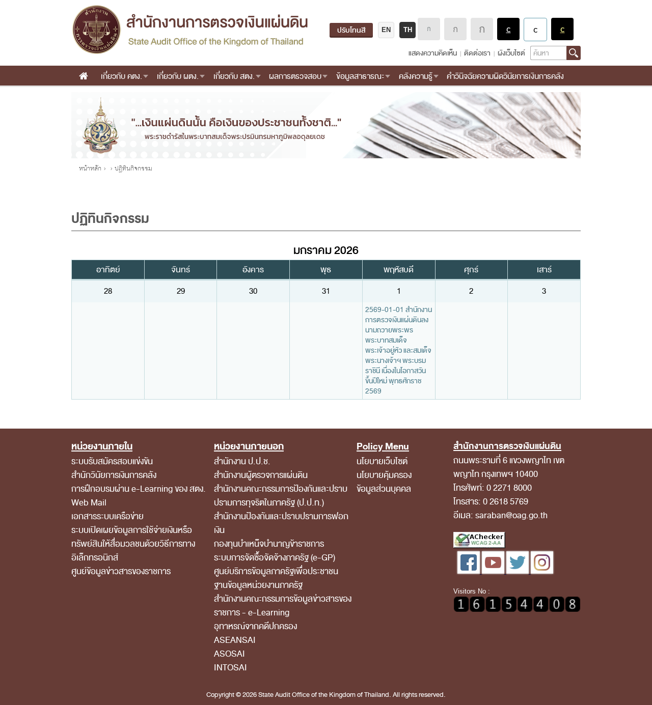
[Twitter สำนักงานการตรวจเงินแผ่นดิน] (518, 571)
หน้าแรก (83, 76)
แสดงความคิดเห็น (433, 53)
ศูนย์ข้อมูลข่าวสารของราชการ (121, 571)
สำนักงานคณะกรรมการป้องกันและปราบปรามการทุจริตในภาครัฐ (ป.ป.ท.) (280, 496)
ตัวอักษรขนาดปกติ (429, 29)
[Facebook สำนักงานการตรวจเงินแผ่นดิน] (469, 571)
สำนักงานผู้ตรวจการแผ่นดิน (261, 475)
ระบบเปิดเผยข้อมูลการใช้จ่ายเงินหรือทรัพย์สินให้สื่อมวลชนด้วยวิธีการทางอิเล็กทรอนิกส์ (133, 544)
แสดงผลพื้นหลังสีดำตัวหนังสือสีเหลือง (562, 29)
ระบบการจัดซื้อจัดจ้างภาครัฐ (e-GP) (274, 558)
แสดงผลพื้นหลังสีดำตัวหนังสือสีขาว (508, 29)
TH (407, 30)
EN (386, 30)
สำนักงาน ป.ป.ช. (242, 461)
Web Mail (88, 503)
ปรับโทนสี (351, 30)
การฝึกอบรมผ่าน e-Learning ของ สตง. (138, 489)
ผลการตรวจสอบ (295, 76)
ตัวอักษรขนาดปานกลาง (455, 29)
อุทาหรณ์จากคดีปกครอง (255, 626)
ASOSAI (229, 654)
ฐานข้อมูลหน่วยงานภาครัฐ (258, 585)
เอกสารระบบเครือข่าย (107, 516)
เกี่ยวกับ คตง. (121, 76)
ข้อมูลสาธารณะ (360, 76)
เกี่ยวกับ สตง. (234, 76)
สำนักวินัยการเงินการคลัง (113, 475)
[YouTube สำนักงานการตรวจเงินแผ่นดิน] (494, 571)
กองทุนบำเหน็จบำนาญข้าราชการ (269, 544)
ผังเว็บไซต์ (511, 53)
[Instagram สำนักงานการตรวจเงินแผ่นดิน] (542, 571)
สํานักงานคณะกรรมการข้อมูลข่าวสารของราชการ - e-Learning (282, 605)
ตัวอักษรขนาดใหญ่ (482, 29)
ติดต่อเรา (477, 53)
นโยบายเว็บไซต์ (382, 461)
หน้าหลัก (90, 168)
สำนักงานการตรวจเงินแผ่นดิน (189, 29)
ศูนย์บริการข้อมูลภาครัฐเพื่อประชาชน (276, 571)
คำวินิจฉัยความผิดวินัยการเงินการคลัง (505, 76)
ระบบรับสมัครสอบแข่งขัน (112, 461)
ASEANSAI (235, 640)
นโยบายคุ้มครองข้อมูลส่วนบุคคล (384, 482)
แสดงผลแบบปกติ (535, 29)
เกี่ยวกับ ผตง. (178, 76)
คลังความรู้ (415, 76)
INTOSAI (230, 667)
